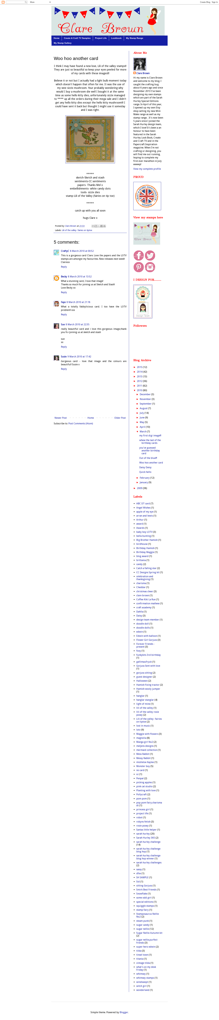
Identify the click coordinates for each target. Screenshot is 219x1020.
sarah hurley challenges (148, 862)
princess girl (143, 809)
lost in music (143, 725)
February (145, 477)
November (146, 399)
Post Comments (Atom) (80, 423)
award (139, 523)
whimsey (141, 973)
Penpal (140, 778)
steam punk (142, 920)
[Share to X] (98, 226)
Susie (64, 356)
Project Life (101, 38)
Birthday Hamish (145, 548)
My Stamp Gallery (63, 43)
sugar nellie (142, 928)
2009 (140, 488)
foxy (138, 650)
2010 (140, 390)
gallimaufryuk (144, 661)
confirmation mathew (147, 603)
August (144, 408)
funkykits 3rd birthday (148, 655)
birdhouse (141, 544)
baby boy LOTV (144, 532)
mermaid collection (146, 750)
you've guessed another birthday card (149, 450)
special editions (144, 901)
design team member (147, 619)
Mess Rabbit (142, 754)
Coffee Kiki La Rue (146, 599)
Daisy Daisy (145, 467)
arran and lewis (144, 515)
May (142, 422)
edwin (139, 631)
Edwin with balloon (146, 635)
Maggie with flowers (147, 734)
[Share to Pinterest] (104, 226)
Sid (138, 881)
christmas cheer (144, 591)
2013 (140, 376)
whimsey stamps (145, 977)
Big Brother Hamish (147, 540)
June (142, 417)
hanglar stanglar (145, 699)
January (144, 482)
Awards (140, 528)
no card (140, 770)
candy (139, 564)
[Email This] (93, 226)
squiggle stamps (145, 905)
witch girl (141, 986)
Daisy (139, 615)
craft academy (143, 607)
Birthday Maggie (145, 552)
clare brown (142, 595)
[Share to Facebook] (101, 226)
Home (56, 38)
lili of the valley (144, 707)
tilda (138, 950)
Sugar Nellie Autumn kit (149, 933)
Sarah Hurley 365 (145, 837)
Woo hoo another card (151, 462)
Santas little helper (146, 829)
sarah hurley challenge (148, 841)
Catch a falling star (146, 568)
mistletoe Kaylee (145, 762)
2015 (140, 367)
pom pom (141, 798)
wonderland (142, 990)
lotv (138, 729)
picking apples (144, 782)
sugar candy (142, 924)
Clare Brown (143, 73)
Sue (63, 324)
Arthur (140, 519)
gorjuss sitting (144, 672)
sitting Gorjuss (144, 885)
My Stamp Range (134, 38)
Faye (63, 302)
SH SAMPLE (142, 877)
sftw (138, 873)
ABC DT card (143, 503)
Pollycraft (141, 794)
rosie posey (142, 825)
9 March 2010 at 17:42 (79, 356)
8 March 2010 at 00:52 (82, 251)
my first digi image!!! (150, 435)
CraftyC (65, 251)
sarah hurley (143, 833)
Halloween (142, 680)
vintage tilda (143, 963)
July (142, 413)
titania (139, 958)
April (143, 427)
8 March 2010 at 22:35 (77, 324)
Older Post (120, 417)
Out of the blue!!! (148, 458)
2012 (140, 381)
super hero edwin (145, 946)
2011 (140, 385)
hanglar (140, 695)
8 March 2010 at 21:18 (78, 302)
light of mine (143, 703)
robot (139, 817)
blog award (142, 556)
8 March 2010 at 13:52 (80, 276)
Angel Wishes (143, 507)
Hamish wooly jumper (148, 688)
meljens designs (144, 746)
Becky (64, 276)
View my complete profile (147, 168)
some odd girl (143, 897)
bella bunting (143, 536)
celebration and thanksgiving (144, 578)
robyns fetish (143, 821)
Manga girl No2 (144, 742)
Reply (64, 266)
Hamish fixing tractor (147, 684)
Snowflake (141, 893)
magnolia (141, 738)
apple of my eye (144, 511)
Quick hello (145, 472)
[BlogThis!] (95, 226)
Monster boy (143, 766)
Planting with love (146, 790)
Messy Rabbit (143, 758)
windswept (142, 982)
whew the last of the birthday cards (150, 441)
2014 (140, 371)
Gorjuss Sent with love (148, 665)
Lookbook (116, 38)
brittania (141, 560)
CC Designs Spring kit (147, 572)
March (143, 431)
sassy (139, 869)
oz (137, 774)
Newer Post (61, 417)
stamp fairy (142, 909)
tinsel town (142, 954)
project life (142, 813)
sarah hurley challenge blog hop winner (148, 857)
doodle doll (142, 623)
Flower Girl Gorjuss (146, 640)
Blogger (124, 1012)
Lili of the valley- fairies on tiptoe (77, 230)
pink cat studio (144, 786)
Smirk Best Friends (146, 889)
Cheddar (141, 587)
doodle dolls (143, 627)
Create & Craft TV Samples (77, 38)
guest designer (144, 676)
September (146, 403)
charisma (141, 583)
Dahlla (139, 611)
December (145, 394)
